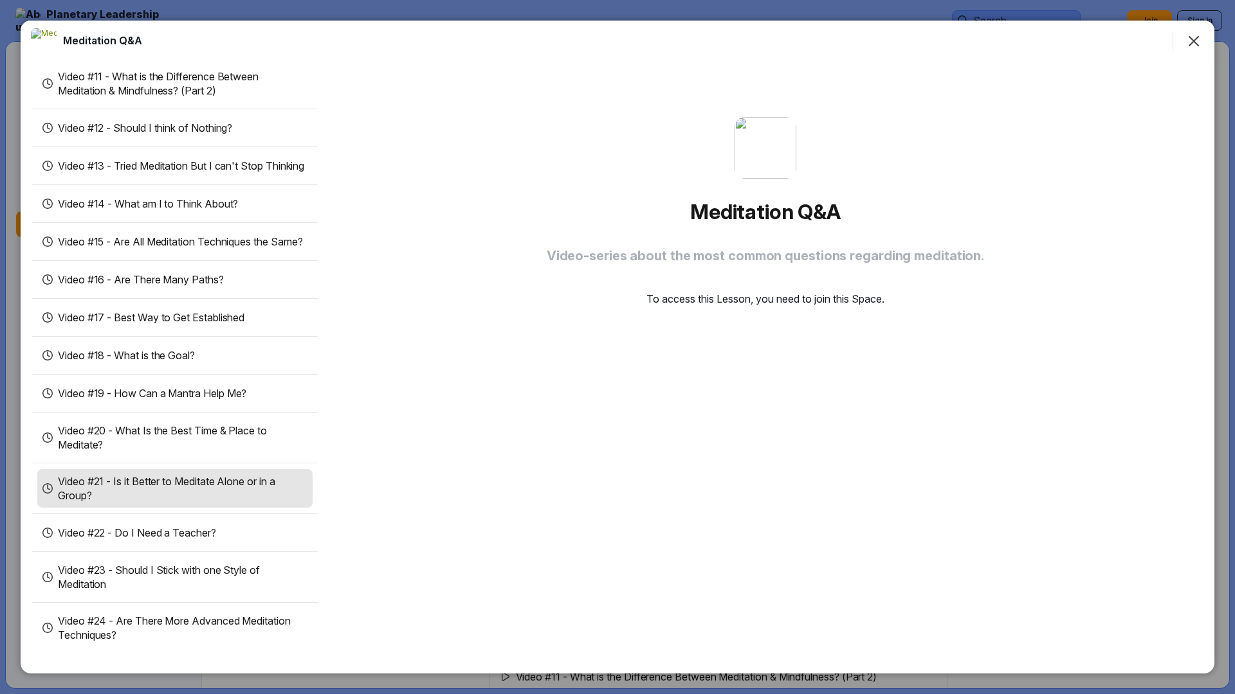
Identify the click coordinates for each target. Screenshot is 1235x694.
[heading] (102, 40)
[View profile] (44, 41)
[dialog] (617, 347)
